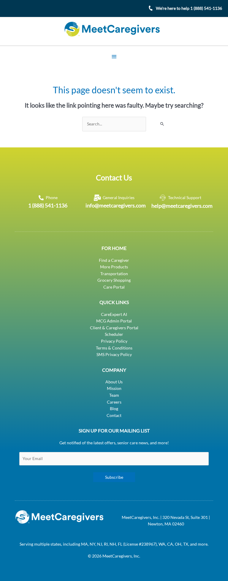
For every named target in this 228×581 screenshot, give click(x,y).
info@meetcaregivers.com (116, 205)
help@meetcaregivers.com (182, 205)
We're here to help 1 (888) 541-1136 (189, 8)
